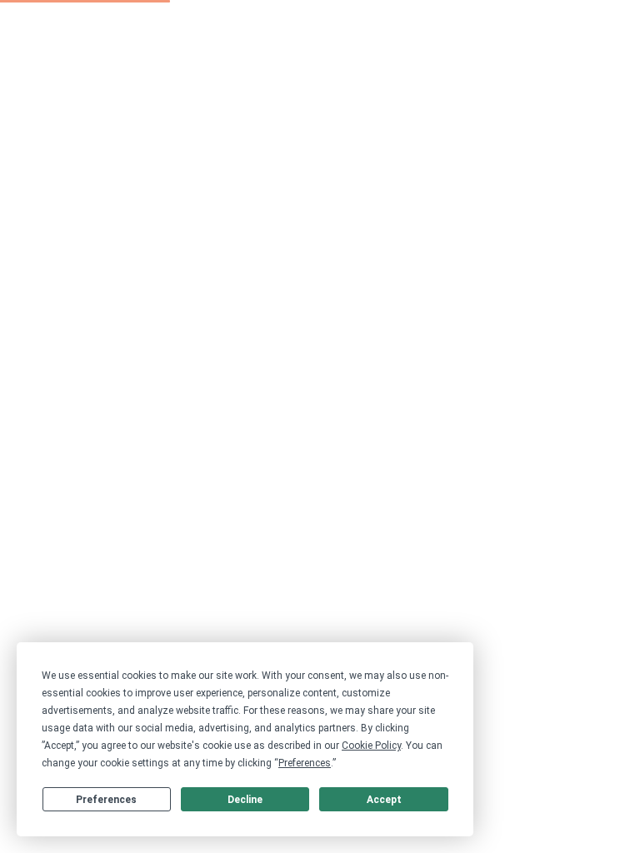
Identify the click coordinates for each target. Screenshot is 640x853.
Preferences (106, 800)
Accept (384, 800)
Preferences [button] (304, 763)
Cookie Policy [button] (371, 745)
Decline (245, 800)
